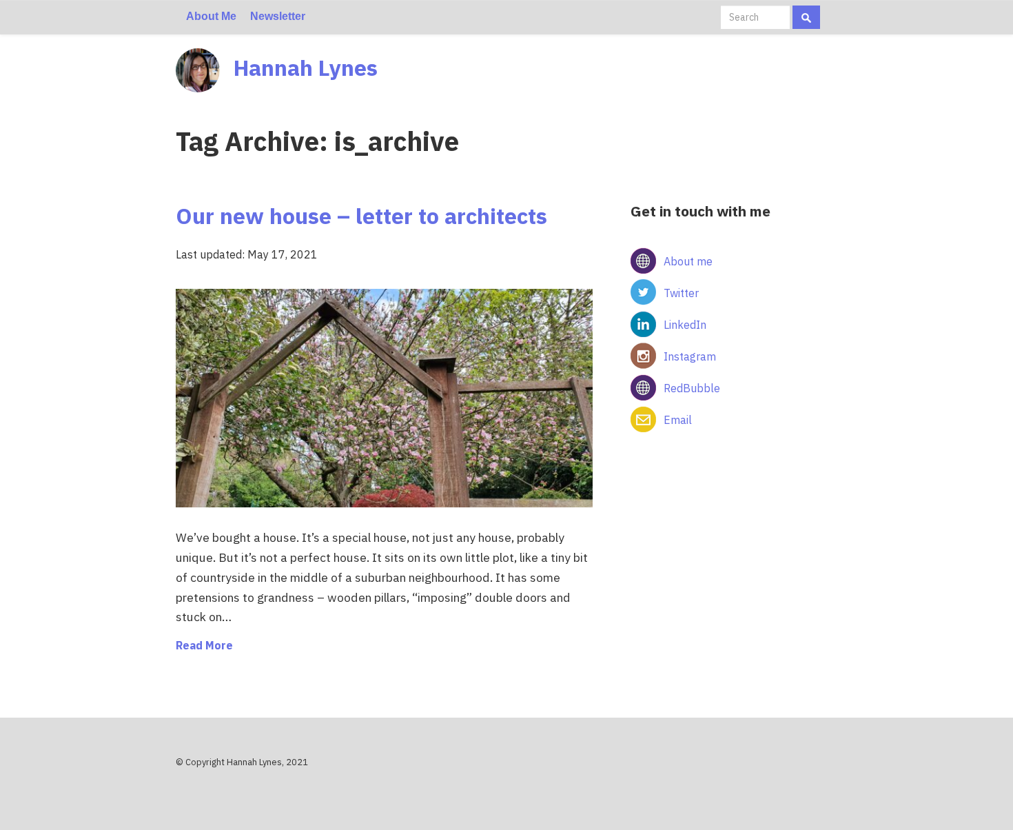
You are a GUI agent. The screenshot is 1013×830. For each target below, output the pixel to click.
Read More (204, 645)
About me (688, 261)
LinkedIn (685, 325)
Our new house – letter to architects (361, 215)
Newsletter (277, 16)
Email (678, 420)
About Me (211, 16)
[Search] (806, 17)
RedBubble (692, 388)
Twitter (681, 293)
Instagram (690, 356)
